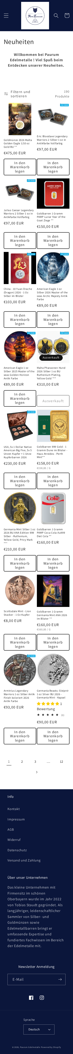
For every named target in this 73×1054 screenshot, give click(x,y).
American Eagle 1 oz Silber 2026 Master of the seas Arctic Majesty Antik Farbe (52, 294)
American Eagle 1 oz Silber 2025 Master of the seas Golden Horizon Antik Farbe (19, 373)
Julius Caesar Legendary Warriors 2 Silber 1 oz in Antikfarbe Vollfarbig (19, 213)
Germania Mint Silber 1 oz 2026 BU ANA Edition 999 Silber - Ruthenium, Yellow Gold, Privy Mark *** (19, 536)
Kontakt (13, 809)
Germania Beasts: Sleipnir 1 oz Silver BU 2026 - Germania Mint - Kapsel (53, 694)
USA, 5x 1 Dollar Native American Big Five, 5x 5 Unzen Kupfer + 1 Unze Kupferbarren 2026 (18, 452)
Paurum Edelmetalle (30, 1047)
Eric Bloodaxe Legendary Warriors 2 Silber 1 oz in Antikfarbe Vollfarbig (52, 140)
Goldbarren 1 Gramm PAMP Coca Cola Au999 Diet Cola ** (51, 533)
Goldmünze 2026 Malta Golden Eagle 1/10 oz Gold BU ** (18, 143)
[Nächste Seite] (36, 772)
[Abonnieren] (60, 979)
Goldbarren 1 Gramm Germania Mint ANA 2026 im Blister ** (52, 615)
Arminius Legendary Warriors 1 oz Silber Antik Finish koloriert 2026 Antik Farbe (19, 696)
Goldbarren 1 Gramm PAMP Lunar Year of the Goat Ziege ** (51, 217)
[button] (6, 15)
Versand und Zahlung (24, 860)
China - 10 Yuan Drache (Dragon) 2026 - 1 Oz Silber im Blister (18, 292)
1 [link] (9, 761)
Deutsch (34, 1029)
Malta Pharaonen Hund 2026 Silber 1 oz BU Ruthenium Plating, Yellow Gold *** (51, 373)
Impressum (16, 819)
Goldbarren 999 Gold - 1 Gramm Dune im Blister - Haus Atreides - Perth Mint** (52, 452)
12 (61, 761)
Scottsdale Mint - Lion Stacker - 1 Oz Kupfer (17, 613)
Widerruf (14, 839)
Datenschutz (17, 850)
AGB (10, 829)
